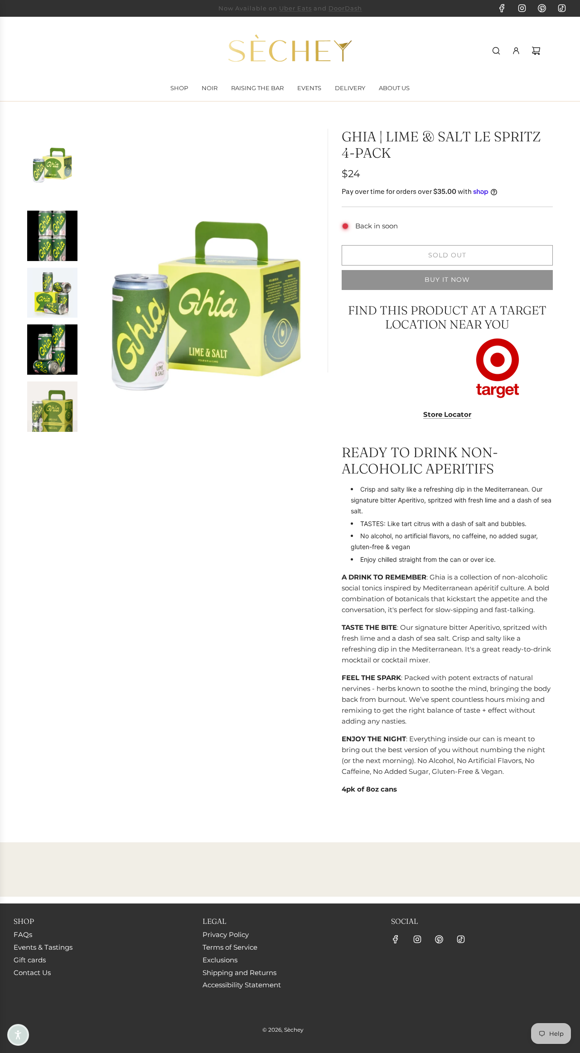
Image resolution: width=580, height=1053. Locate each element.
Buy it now (447, 279)
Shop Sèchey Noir (254, 8)
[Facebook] (502, 8)
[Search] (496, 51)
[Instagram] (522, 8)
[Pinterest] (542, 8)
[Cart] (536, 51)
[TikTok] (562, 8)
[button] (18, 1035)
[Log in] (516, 51)
